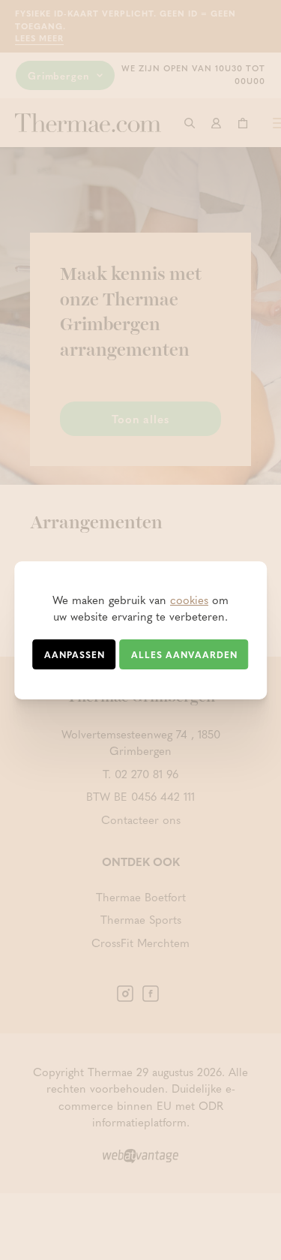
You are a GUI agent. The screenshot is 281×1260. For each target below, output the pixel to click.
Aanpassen (74, 654)
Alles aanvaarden (184, 654)
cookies (189, 599)
